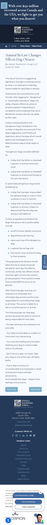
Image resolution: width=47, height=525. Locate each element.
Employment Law (23, 459)
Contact (23, 462)
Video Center (23, 479)
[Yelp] (27, 435)
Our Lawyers (23, 452)
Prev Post (11, 389)
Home (23, 445)
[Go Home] (7, 46)
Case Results (23, 472)
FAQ (23, 465)
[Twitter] (20, 435)
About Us (23, 448)
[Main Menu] (4, 5)
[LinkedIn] (24, 435)
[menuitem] (23, 445)
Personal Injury (24, 455)
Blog (23, 476)
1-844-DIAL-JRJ (22, 38)
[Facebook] (13, 435)
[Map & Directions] (23, 425)
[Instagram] (16, 435)
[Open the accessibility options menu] (8, 520)
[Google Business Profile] (34, 435)
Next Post (35, 389)
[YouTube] (31, 435)
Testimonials (23, 469)
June (13, 46)
